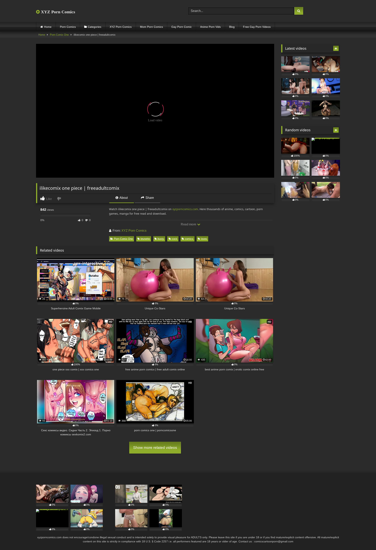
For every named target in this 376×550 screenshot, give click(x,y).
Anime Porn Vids (210, 26)
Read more (189, 224)
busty (161, 238)
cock (174, 238)
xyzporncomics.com (185, 209)
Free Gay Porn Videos (257, 26)
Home (48, 26)
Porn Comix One (59, 34)
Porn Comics (68, 26)
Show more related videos (155, 448)
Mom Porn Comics (151, 26)
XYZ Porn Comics (57, 11)
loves (204, 238)
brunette (145, 238)
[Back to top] (364, 538)
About (123, 197)
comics (189, 238)
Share (149, 197)
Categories (94, 26)
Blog (232, 26)
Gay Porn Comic (181, 26)
